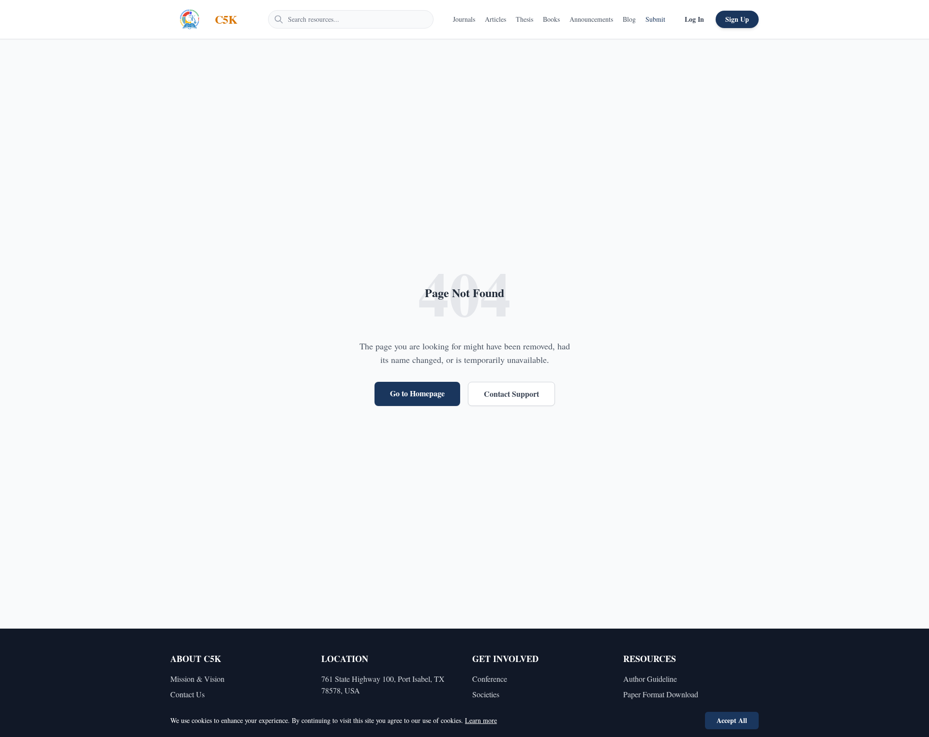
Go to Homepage (417, 393)
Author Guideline (650, 679)
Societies (485, 694)
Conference (489, 679)
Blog (629, 19)
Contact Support (511, 393)
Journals (464, 19)
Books (551, 19)
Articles (495, 19)
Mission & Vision (197, 679)
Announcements (591, 19)
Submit (655, 19)
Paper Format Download (660, 694)
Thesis (524, 19)
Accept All (732, 720)
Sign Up (737, 19)
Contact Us (187, 694)
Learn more (481, 720)
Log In (694, 19)
